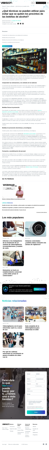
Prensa (19, 427)
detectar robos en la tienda (32, 167)
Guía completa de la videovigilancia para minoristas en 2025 (32, 327)
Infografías (35, 434)
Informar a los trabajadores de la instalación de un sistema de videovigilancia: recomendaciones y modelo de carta (12, 244)
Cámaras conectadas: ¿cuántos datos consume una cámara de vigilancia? (35, 242)
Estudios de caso (35, 429)
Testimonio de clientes (20, 433)
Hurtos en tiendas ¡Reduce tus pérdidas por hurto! (13, 199)
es (32, 2)
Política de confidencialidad (13, 444)
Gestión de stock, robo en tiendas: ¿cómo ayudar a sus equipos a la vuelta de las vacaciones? (23, 205)
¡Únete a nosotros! (27, 436)
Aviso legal (4, 444)
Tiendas (11, 431)
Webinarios (35, 432)
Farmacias (12, 426)
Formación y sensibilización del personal (10, 42)
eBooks (34, 426)
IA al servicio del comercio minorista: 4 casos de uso (14, 209)
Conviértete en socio (27, 432)
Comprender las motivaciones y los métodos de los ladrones (15, 35)
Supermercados (13, 428)
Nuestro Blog (20, 430)
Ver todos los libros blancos (42, 212)
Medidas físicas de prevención (8, 37)
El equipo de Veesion (16, 20)
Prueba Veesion (39, 289)
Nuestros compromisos (28, 428)
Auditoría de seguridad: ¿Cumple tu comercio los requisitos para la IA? (18, 207)
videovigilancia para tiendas (29, 133)
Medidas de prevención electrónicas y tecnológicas (13, 39)
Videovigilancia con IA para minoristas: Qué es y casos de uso (12, 327)
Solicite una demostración (41, 2)
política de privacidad (39, 408)
